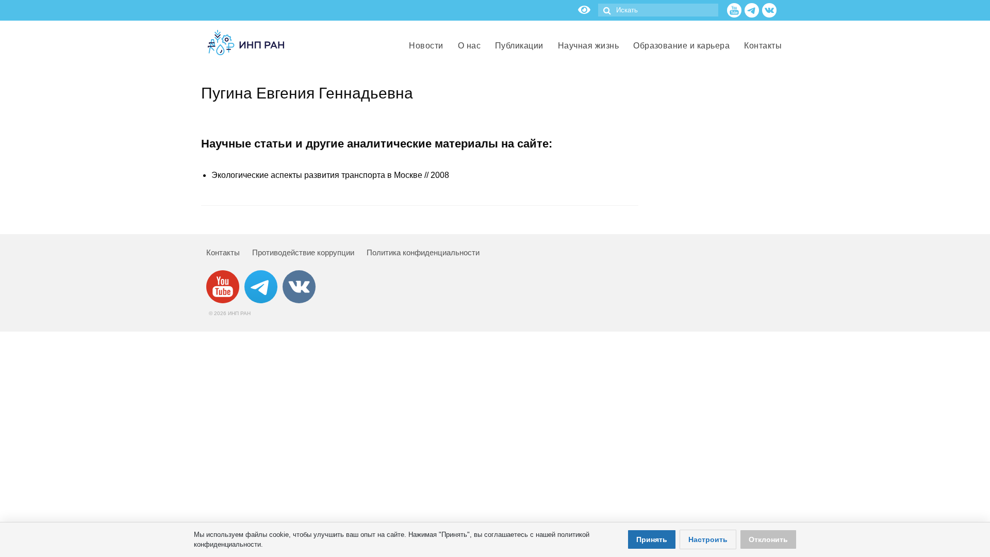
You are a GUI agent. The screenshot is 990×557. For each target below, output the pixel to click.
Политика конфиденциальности (423, 252)
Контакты (223, 252)
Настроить (708, 539)
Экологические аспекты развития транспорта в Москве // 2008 (330, 175)
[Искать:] (658, 10)
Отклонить (768, 539)
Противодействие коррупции (303, 252)
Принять (651, 539)
